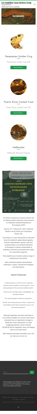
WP (11, 402)
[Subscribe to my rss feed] (18, 407)
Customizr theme (29, 402)
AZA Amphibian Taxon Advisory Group (20, 397)
